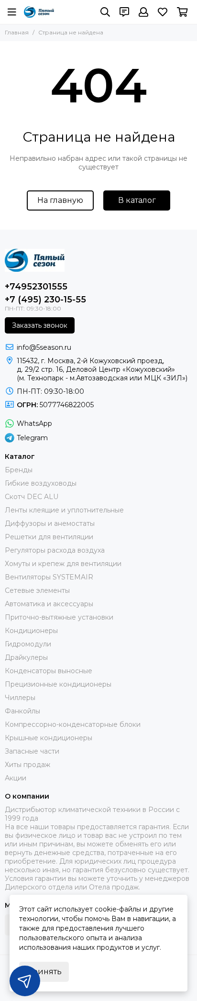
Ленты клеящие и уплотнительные (64, 510)
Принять (44, 971)
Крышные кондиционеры (48, 738)
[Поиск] (105, 12)
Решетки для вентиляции (49, 537)
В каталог (137, 200)
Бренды (19, 470)
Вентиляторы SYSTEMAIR (49, 577)
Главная (17, 32)
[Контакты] (124, 12)
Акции (15, 778)
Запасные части (32, 751)
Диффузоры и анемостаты (50, 523)
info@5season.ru (44, 347)
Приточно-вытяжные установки (59, 617)
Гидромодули (28, 644)
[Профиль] (143, 12)
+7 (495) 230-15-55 (45, 299)
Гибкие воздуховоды (41, 483)
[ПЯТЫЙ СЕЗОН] (39, 12)
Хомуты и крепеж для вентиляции (63, 563)
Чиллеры (20, 697)
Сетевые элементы (37, 590)
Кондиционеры (31, 630)
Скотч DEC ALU (31, 496)
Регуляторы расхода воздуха (55, 550)
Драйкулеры (26, 657)
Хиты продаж (27, 764)
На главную (60, 200)
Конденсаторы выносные (48, 671)
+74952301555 (36, 286)
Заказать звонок (39, 325)
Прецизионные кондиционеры (58, 684)
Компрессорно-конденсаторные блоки (73, 724)
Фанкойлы (22, 711)
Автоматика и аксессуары (49, 604)
